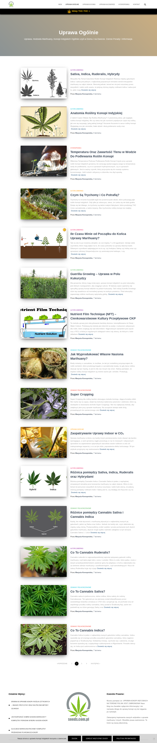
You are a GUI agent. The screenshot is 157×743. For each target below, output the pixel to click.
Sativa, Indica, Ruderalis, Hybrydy (95, 74)
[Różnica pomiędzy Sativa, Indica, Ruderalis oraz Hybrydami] (44, 481)
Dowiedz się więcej (88, 90)
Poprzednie (62, 663)
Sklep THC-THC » (81, 11)
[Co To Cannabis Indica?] (44, 639)
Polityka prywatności (126, 738)
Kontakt (136, 4)
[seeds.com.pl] (11, 4)
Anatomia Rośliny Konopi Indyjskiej (96, 113)
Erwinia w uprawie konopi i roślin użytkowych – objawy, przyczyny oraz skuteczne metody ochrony (30, 705)
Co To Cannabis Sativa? (87, 591)
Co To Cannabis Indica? (87, 630)
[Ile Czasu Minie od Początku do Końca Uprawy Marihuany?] (44, 243)
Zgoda (74, 738)
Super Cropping (81, 394)
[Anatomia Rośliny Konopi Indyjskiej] (44, 122)
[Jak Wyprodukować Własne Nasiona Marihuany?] (44, 363)
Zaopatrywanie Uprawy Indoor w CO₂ (97, 433)
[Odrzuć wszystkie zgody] (154, 738)
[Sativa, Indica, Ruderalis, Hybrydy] (44, 83)
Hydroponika (123, 4)
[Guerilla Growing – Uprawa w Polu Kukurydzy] (44, 283)
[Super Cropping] (44, 403)
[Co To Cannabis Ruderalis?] (44, 561)
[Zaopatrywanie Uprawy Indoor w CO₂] (44, 442)
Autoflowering (76, 70)
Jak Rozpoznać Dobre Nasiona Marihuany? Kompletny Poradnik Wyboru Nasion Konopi (29, 718)
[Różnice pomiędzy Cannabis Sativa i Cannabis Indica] (44, 521)
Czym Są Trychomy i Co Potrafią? (94, 195)
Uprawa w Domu (89, 4)
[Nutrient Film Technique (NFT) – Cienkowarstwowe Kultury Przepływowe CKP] (44, 323)
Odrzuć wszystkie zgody (97, 738)
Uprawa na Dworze (107, 4)
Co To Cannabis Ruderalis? (90, 552)
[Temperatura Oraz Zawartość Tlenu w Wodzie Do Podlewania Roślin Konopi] (44, 161)
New (60, 4)
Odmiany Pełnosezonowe (80, 350)
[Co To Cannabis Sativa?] (44, 600)
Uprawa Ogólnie (72, 4)
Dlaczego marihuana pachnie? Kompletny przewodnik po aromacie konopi (28, 730)
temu (97, 94)
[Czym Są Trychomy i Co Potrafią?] (44, 204)
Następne (95, 663)
